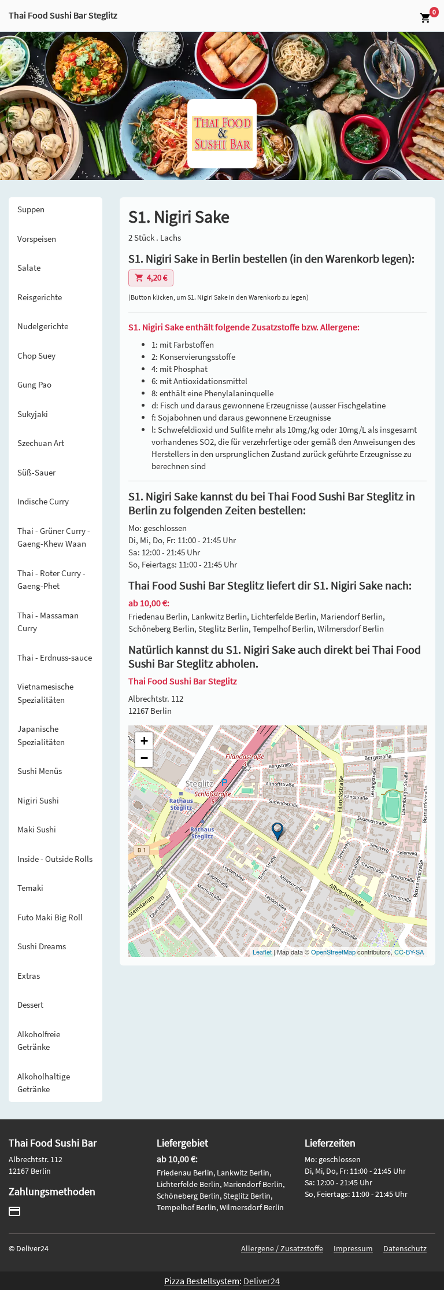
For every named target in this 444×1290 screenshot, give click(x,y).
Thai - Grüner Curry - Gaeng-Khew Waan (53, 537)
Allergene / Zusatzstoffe (282, 1248)
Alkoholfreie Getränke (38, 1041)
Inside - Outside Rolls (54, 858)
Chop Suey (36, 355)
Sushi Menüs (39, 770)
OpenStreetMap (333, 951)
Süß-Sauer (36, 472)
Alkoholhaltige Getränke (43, 1083)
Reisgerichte (39, 297)
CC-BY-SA (409, 951)
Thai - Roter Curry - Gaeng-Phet (51, 579)
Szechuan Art (40, 442)
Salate (28, 267)
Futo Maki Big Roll (50, 917)
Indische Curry (43, 501)
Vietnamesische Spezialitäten (45, 693)
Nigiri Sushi (38, 800)
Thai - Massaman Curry (48, 622)
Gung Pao (34, 384)
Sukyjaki (32, 413)
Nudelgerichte (42, 325)
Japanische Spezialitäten (41, 735)
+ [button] (144, 741)
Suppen (31, 209)
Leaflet (262, 951)
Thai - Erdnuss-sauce (54, 657)
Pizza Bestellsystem (201, 1281)
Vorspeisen (36, 238)
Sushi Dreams (41, 946)
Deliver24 (261, 1281)
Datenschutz (405, 1248)
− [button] (144, 758)
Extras (28, 975)
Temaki (30, 887)
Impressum (353, 1248)
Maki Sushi (36, 829)
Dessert (30, 1004)
